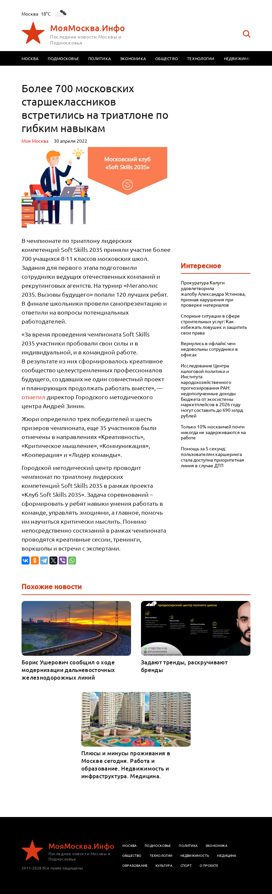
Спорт (186, 865)
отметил (33, 396)
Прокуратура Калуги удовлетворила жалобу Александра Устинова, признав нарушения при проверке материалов (213, 294)
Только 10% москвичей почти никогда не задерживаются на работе (213, 432)
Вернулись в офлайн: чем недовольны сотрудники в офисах (209, 348)
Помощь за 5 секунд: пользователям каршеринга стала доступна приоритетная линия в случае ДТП (212, 457)
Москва (30, 58)
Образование (135, 865)
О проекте (209, 865)
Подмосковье (63, 58)
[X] (53, 560)
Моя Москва (35, 141)
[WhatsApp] (72, 560)
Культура (164, 865)
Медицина (227, 855)
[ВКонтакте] (26, 560)
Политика (99, 58)
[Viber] (63, 560)
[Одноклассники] (35, 560)
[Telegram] (44, 560)
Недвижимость (241, 58)
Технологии (200, 58)
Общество (166, 58)
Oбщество (132, 855)
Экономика (133, 58)
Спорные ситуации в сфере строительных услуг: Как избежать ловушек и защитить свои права (214, 324)
